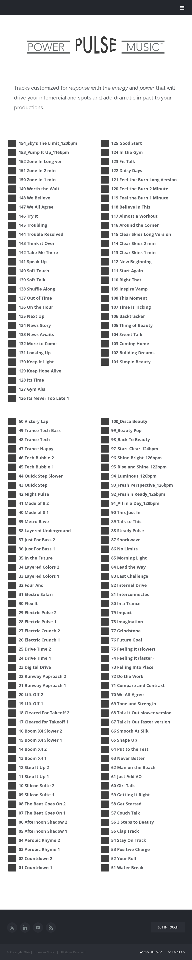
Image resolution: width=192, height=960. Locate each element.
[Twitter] (12, 927)
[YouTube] (38, 927)
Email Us (178, 952)
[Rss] (51, 927)
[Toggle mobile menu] (182, 7)
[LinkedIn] (25, 927)
